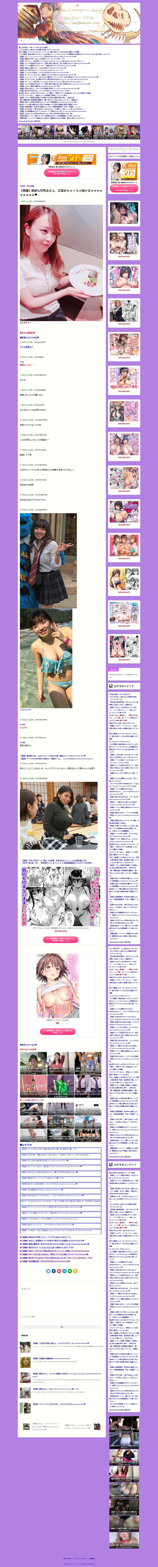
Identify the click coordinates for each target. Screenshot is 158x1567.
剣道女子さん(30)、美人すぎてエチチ (122, 723)
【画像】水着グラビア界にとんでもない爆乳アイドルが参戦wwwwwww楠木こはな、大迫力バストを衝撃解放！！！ (123, 828)
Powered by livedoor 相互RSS (29, 121)
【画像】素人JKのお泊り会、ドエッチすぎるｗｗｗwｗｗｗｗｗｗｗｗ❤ (44, 91)
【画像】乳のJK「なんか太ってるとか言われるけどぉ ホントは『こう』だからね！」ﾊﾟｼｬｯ (56, 1258)
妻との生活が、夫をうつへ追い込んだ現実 (33, 47)
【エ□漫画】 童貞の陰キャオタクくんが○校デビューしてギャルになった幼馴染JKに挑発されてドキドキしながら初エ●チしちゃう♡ (64, 54)
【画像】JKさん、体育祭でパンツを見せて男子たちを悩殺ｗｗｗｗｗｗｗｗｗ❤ (52, 1241)
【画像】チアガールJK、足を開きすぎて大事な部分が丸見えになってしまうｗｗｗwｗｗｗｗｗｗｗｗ (53, 79)
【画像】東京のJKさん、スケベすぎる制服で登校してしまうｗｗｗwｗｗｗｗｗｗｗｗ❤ (49, 88)
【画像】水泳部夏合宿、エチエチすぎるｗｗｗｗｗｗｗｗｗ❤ (45, 1261)
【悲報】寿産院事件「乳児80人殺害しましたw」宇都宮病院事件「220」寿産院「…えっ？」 (50, 107)
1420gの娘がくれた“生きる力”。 (120, 694)
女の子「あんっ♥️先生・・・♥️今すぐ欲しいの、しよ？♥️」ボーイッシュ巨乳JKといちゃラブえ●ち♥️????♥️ (124, 717)
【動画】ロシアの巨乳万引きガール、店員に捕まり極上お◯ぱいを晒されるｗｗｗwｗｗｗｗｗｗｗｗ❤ (54, 63)
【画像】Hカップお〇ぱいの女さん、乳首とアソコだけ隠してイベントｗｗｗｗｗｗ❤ (54, 1254)
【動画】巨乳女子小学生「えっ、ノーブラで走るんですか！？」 (46, 1237)
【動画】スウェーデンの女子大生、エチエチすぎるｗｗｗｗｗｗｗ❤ (59, 1404)
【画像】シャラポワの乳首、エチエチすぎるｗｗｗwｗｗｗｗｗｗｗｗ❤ (43, 72)
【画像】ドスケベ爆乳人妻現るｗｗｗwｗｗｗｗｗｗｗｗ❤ (39, 86)
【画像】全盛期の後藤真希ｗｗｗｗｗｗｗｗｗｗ (51, 1358)
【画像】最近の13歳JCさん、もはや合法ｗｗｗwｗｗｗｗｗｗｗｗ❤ (42, 68)
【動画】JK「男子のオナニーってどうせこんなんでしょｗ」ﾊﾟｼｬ (41, 70)
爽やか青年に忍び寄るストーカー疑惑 (122, 1173)
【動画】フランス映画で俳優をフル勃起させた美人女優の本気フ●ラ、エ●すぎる (46, 97)
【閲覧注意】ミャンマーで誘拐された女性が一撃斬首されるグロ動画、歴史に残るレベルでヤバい (52, 118)
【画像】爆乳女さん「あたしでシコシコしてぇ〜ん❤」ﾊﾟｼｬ (55, 1389)
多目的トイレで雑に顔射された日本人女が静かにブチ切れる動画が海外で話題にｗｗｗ (48, 104)
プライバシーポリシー (80, 1558)
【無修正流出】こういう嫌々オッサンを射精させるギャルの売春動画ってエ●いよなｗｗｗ (50, 116)
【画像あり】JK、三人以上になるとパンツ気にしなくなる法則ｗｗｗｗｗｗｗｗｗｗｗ (123, 1198)
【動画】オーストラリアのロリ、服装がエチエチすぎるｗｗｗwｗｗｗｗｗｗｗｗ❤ (47, 75)
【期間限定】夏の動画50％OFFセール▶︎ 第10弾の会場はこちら (62, 173)
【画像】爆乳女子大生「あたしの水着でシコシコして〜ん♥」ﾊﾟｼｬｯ (42, 59)
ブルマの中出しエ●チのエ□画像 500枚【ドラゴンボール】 (39, 50)
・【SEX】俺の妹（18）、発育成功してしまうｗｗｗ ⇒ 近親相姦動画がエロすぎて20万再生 (56, 863)
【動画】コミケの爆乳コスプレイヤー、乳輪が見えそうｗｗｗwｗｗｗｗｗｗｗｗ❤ (47, 65)
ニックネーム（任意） (28, 1317)
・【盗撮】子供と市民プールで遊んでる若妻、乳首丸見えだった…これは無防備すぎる (53, 860)
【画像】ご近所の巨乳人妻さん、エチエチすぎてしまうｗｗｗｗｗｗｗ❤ (60, 1343)
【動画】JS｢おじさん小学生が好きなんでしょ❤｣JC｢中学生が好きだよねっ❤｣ (45, 113)
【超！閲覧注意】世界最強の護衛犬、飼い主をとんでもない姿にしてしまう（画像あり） (49, 100)
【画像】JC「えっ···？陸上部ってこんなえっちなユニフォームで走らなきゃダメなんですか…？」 (52, 61)
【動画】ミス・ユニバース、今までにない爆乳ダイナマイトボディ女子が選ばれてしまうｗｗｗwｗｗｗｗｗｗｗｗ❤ (58, 77)
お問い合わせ (67, 1558)
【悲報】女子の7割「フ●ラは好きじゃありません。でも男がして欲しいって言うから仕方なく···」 (52, 109)
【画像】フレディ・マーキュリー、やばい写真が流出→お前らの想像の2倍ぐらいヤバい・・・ (124, 728)
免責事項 (92, 1558)
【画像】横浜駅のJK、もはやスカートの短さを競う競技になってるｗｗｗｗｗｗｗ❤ (53, 756)
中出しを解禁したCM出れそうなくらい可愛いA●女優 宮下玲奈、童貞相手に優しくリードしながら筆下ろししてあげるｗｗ (124, 859)
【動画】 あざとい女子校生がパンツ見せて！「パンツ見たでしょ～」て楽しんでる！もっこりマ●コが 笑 (123, 709)
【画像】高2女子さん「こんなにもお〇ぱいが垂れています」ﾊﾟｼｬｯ (47, 1247)
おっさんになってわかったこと (119, 741)
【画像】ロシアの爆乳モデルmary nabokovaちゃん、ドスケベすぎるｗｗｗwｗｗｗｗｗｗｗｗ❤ (124, 791)
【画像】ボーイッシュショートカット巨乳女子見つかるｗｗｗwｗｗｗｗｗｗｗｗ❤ (47, 56)
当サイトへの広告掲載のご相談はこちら (124, 156)
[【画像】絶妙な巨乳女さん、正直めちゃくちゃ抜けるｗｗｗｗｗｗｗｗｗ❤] (64, 1271)
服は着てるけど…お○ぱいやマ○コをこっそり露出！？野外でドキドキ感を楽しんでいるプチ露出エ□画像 (55, 93)
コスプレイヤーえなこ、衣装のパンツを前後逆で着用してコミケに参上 (43, 95)
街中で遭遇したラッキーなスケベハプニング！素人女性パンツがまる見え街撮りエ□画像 (49, 52)
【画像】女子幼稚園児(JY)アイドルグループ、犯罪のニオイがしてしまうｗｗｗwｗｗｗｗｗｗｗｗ (53, 111)
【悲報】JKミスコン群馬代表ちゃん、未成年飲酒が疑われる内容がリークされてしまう (123, 1183)
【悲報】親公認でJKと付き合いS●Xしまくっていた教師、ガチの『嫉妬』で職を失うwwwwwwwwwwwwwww (124, 1191)
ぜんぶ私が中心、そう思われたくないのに (123, 948)
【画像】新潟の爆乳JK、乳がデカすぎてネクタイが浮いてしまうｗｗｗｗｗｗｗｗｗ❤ (54, 1244)
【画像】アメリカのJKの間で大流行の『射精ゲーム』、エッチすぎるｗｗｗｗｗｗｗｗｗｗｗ (56, 759)
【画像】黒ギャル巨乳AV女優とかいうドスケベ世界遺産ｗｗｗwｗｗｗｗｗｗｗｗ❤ (47, 102)
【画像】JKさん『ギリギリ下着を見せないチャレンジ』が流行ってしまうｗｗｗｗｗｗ (54, 1251)
